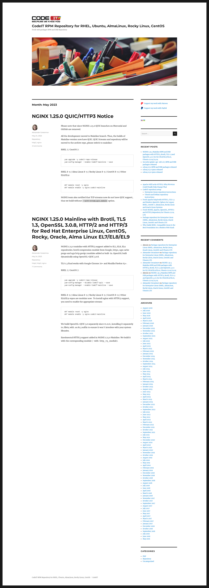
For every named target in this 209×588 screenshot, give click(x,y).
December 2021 (149, 427)
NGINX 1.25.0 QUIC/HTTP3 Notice (72, 116)
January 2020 (148, 450)
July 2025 (146, 341)
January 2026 (148, 326)
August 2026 (148, 308)
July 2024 (146, 369)
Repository (36, 139)
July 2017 (146, 508)
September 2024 (149, 364)
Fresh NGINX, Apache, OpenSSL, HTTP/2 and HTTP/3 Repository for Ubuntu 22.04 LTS (158, 212)
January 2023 (148, 402)
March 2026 (147, 321)
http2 (34, 263)
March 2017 (147, 519)
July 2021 (146, 435)
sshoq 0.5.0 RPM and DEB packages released (160, 167)
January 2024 (148, 384)
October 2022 (148, 407)
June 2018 (146, 488)
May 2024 (146, 374)
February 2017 (148, 521)
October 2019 (148, 455)
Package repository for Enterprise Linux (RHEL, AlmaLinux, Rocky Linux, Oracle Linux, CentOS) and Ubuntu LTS (158, 220)
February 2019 (148, 468)
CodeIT (95, 577)
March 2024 (147, 379)
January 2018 (148, 496)
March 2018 (147, 493)
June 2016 (146, 536)
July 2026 (146, 311)
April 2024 (147, 377)
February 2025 (148, 351)
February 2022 (148, 425)
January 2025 (148, 354)
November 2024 (149, 359)
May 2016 (146, 539)
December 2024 (149, 356)
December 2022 (149, 404)
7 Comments (37, 267)
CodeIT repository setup (152, 190)
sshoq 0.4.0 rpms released (153, 170)
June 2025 (146, 344)
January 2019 (148, 470)
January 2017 (148, 524)
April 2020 (147, 445)
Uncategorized (148, 561)
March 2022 (147, 422)
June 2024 (146, 371)
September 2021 (149, 432)
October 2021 (148, 430)
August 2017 (147, 506)
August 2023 (147, 389)
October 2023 (148, 387)
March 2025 (147, 349)
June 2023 (146, 392)
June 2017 (146, 511)
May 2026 (146, 316)
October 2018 (148, 478)
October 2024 (148, 361)
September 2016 (149, 531)
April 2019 (147, 465)
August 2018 (147, 483)
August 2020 (147, 442)
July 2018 (146, 486)
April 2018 (146, 491)
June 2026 (147, 313)
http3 (34, 142)
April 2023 (147, 397)
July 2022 (146, 412)
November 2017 (149, 498)
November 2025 (149, 331)
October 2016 (148, 529)
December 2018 (149, 473)
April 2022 (147, 420)
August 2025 (147, 338)
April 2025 (147, 346)
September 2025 (149, 336)
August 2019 (147, 458)
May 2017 (146, 514)
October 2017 (148, 501)
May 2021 (146, 437)
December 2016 (149, 526)
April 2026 (147, 318)
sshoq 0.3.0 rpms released (153, 172)
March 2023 (147, 399)
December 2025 (149, 328)
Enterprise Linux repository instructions (160, 192)
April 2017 (146, 516)
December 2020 (149, 440)
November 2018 (149, 475)
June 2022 (146, 415)
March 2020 (147, 448)
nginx (39, 142)
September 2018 (149, 481)
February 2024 (148, 382)
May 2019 (146, 463)
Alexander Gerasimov (40, 132)
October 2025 (148, 333)
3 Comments (37, 146)
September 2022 (149, 410)
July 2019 (146, 460)
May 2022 (146, 417)
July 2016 (146, 534)
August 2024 (147, 366)
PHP (144, 556)
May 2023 (146, 394)
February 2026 (148, 323)
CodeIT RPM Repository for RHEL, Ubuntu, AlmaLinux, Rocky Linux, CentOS (98, 26)
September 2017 (149, 503)
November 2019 (149, 453)
